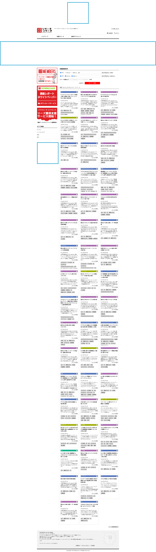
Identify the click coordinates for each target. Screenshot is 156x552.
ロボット (109, 262)
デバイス (111, 443)
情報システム (66, 110)
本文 (74, 72)
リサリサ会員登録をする (47, 76)
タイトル (68, 72)
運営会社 (78, 545)
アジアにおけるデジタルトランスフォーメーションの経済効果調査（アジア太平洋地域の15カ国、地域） (89, 173)
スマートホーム (91, 366)
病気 (92, 445)
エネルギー (111, 418)
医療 (88, 445)
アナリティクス (63, 262)
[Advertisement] (78, 13)
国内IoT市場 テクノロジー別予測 (109, 120)
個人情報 (63, 445)
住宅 (91, 364)
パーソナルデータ (73, 443)
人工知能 (65, 134)
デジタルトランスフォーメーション (67, 112)
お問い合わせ (116, 28)
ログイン (117, 33)
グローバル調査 (64, 114)
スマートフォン (103, 445)
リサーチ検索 (93, 83)
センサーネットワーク (72, 288)
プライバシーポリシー (85, 545)
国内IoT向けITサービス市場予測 (89, 299)
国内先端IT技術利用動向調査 (68, 478)
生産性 (114, 262)
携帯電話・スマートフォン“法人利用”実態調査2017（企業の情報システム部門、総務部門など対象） (69, 378)
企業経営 (83, 191)
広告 (107, 443)
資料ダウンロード (76, 36)
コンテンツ (115, 441)
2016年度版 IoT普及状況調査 (109, 478)
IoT (61, 110)
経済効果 (92, 191)
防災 (88, 420)
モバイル (39, 129)
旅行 (38, 137)
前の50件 (114, 526)
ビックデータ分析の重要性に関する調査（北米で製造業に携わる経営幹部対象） (89, 480)
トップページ (45, 36)
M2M (85, 108)
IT (70, 110)
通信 (64, 160)
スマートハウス (84, 366)
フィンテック (113, 343)
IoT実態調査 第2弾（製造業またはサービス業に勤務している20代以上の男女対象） (109, 275)
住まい (88, 364)
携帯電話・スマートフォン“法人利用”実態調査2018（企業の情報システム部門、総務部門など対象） (109, 173)
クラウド (110, 189)
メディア (89, 288)
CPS (105, 212)
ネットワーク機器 (64, 213)
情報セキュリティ (84, 238)
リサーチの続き (75, 108)
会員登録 (110, 33)
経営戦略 (94, 394)
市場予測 (92, 110)
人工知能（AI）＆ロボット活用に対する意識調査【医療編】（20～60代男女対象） (89, 429)
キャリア (106, 189)
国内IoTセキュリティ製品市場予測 (89, 222)
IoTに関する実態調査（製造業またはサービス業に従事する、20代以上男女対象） (109, 455)
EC (104, 443)
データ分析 (70, 262)
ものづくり (83, 112)
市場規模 (87, 110)
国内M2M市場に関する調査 (108, 146)
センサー (65, 288)
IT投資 (113, 110)
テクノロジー (63, 138)
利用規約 (93, 545)
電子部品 (69, 292)
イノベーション (89, 189)
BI (73, 262)
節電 (115, 418)
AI (92, 112)
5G (61, 160)
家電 (85, 364)
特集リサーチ (60, 36)
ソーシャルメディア (41, 132)
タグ (63, 72)
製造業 (82, 110)
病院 (95, 445)
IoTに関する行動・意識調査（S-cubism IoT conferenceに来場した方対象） (69, 455)
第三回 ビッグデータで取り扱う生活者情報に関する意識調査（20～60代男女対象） (69, 429)
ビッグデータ (106, 160)
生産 (87, 112)
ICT (105, 187)
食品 (38, 134)
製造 (90, 112)
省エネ (106, 418)
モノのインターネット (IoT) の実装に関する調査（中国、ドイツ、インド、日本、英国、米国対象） (69, 96)
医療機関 (83, 447)
